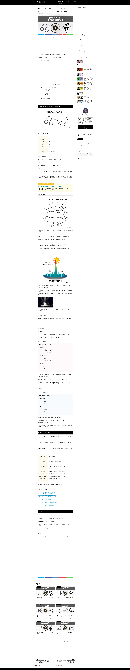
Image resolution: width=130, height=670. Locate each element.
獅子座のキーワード (48, 93)
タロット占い (81, 1)
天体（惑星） (82, 34)
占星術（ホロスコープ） (63, 1)
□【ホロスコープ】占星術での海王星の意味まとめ (47, 503)
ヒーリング (83, 153)
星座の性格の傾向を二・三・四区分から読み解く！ (50, 186)
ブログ (80, 47)
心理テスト (90, 153)
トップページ (53, 1)
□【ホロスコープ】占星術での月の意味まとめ (46, 492)
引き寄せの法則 (53, 3)
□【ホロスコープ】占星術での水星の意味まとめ (47, 493)
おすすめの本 (79, 153)
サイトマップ (79, 158)
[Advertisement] (55, 45)
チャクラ (74, 1)
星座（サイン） (82, 35)
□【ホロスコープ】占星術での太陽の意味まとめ (47, 496)
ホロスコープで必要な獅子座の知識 (49, 87)
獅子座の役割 (47, 90)
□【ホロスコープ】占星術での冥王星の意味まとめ (47, 505)
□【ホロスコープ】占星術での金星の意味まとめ (47, 495)
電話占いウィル (82, 51)
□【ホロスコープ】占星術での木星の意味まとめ (47, 499)
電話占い (61, 3)
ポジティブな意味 (48, 94)
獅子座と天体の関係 (46, 98)
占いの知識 (40, 533)
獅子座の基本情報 (48, 89)
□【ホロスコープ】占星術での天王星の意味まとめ (47, 502)
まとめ (44, 100)
